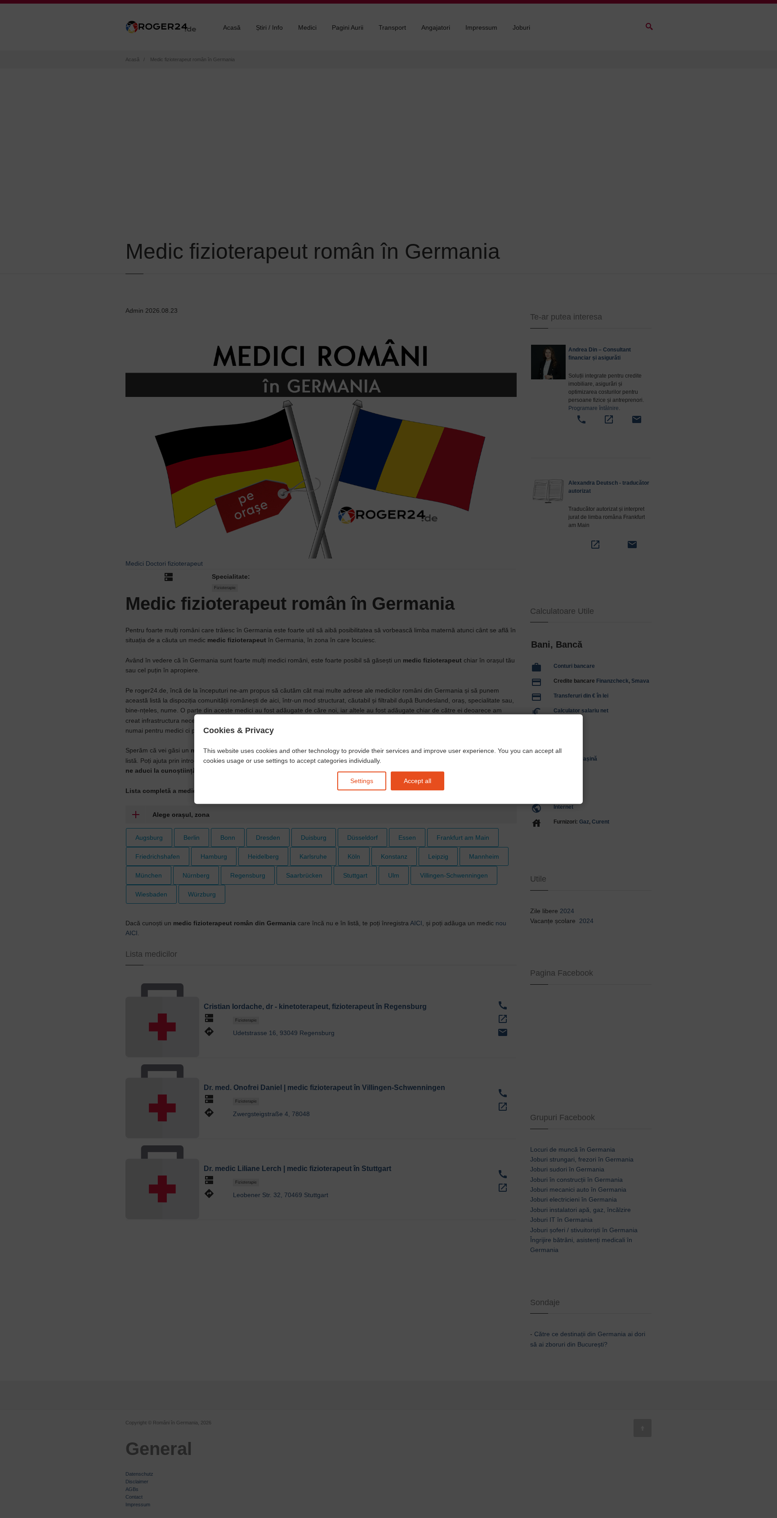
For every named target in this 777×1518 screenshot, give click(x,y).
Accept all (417, 780)
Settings (361, 780)
